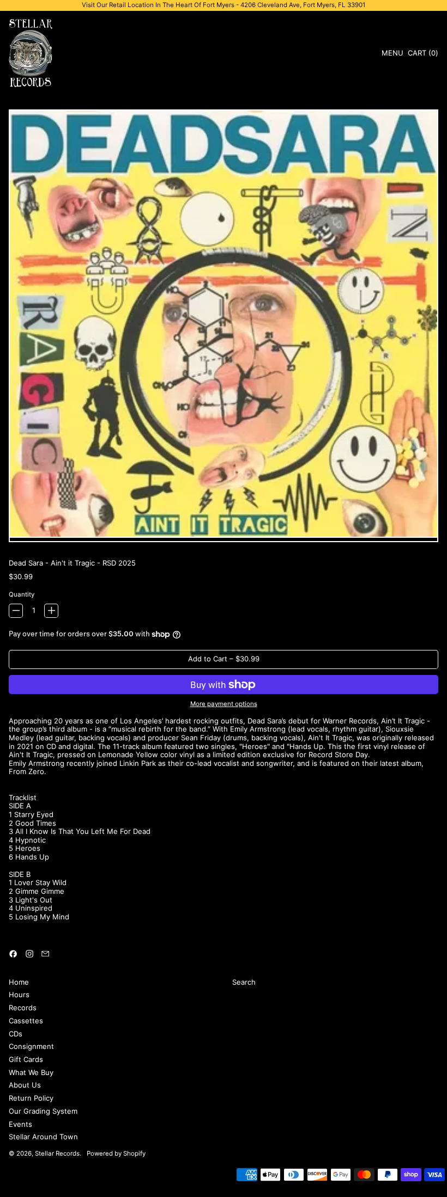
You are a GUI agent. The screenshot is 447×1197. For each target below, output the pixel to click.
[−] (16, 611)
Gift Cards (26, 1059)
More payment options (223, 704)
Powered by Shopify (116, 1153)
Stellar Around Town (43, 1136)
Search (244, 982)
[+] (51, 611)
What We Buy (31, 1072)
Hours (19, 994)
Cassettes (26, 1020)
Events (20, 1124)
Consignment (31, 1046)
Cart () (422, 54)
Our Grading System (43, 1111)
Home (19, 982)
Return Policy (31, 1098)
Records (23, 1007)
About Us (25, 1085)
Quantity (21, 594)
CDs (15, 1033)
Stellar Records (57, 1153)
